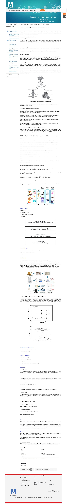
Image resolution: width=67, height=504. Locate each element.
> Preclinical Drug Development (28, 23)
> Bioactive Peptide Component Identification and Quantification (38, 24)
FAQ (49, 483)
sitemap (50, 497)
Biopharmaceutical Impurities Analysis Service (14, 39)
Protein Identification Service (24, 477)
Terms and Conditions (45, 497)
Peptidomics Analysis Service (24, 485)
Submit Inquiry (23, 463)
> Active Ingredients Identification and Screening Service (44, 23)
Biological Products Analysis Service (12, 31)
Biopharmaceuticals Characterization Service (13, 46)
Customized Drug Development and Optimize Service (13, 51)
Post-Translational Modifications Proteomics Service (25, 483)
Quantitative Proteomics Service (24, 480)
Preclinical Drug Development (11, 40)
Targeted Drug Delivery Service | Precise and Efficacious (13, 48)
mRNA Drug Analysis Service (13, 71)
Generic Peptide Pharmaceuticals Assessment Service (13, 63)
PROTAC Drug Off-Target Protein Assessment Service (13, 59)
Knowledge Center (51, 484)
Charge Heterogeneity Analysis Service (14, 36)
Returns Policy (40, 497)
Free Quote (42, 10)
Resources (50, 481)
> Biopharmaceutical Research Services (16, 23)
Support (8, 76)
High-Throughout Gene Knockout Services (13, 55)
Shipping (50, 480)
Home (8, 23)
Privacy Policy (35, 497)
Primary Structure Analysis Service (39, 478)
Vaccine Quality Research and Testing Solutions (14, 68)
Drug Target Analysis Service (12, 44)
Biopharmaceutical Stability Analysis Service (13, 57)
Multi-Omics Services (9, 74)
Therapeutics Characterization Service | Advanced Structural (14, 35)
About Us (50, 477)
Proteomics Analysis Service (25, 475)
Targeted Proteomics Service (24, 481)
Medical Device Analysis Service (13, 72)
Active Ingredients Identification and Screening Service (13, 42)
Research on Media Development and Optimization (13, 66)
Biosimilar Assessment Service (13, 61)
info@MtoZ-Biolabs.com (55, 491)
